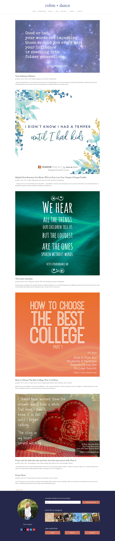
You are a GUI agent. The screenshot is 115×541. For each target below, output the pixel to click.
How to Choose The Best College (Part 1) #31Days (36, 380)
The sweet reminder (24, 278)
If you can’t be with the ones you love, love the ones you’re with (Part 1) (45, 460)
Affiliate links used (36, 180)
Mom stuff (47, 180)
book (52, 532)
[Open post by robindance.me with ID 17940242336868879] (86, 517)
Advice (29, 180)
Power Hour (20, 475)
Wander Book (42, 11)
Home (34, 11)
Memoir (37, 281)
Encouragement (32, 463)
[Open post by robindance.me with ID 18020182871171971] (95, 517)
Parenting (53, 180)
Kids (42, 79)
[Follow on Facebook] (21, 529)
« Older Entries (19, 490)
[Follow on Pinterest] (34, 529)
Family (30, 281)
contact (92, 532)
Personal (45, 79)
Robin (18, 79)
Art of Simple (32, 79)
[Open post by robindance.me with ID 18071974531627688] (49, 517)
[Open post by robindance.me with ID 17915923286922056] (67, 517)
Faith (38, 463)
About (50, 11)
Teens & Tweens (67, 383)
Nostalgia (64, 463)
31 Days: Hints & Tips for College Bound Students (41, 383)
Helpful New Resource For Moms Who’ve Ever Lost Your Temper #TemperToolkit (50, 177)
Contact (80, 11)
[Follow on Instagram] (28, 529)
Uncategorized (52, 79)
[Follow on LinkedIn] (31, 529)
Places (72, 11)
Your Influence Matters (25, 76)
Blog (57, 11)
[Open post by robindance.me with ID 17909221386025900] (58, 517)
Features (63, 11)
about (72, 532)
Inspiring (38, 79)
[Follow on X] (24, 529)
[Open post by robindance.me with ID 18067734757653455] (76, 517)
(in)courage (31, 478)
